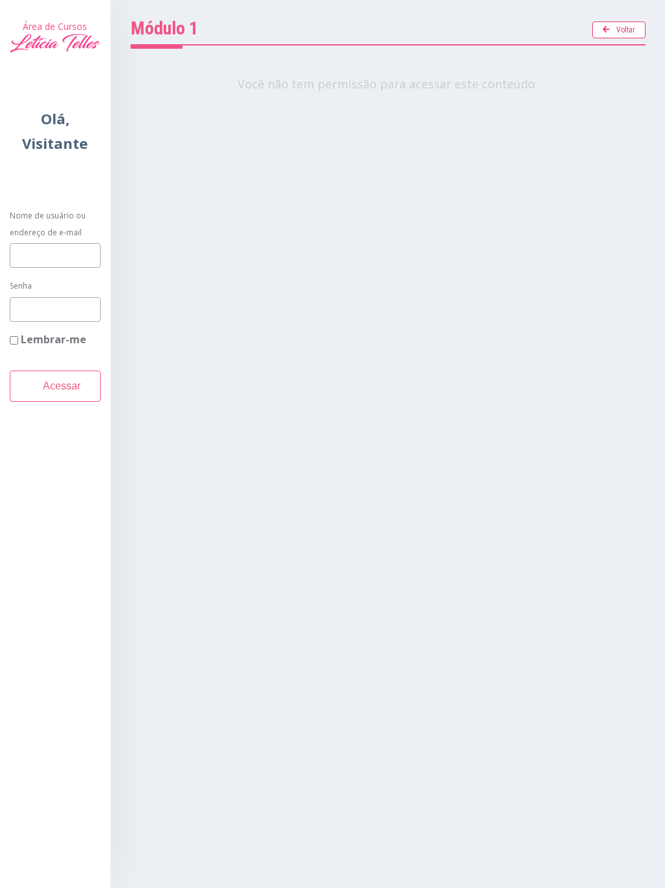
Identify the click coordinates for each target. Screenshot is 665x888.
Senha (21, 285)
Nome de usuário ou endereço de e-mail (48, 224)
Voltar (625, 29)
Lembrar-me (52, 339)
